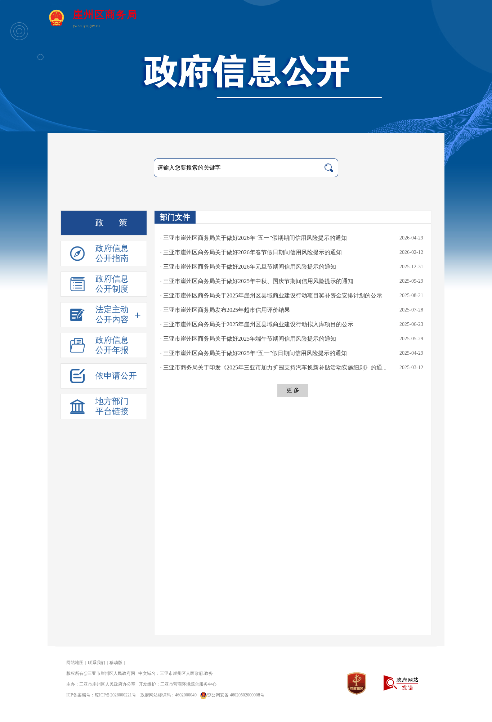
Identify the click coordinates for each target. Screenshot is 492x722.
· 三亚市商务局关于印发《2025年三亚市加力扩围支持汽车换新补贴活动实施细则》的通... (273, 367)
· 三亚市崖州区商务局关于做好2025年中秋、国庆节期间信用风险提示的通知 (256, 281)
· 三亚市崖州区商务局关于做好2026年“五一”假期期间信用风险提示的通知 (253, 238)
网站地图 (75, 662)
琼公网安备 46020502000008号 (235, 695)
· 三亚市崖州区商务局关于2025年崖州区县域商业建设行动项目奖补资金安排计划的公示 (271, 295)
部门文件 (175, 217)
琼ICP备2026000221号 (115, 695)
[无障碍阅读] (431, 23)
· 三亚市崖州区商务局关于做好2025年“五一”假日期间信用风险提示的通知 (253, 353)
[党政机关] (356, 683)
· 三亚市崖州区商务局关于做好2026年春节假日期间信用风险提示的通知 (251, 252)
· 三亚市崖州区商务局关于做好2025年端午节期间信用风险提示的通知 (248, 339)
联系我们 (96, 662)
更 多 (292, 390)
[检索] (328, 167)
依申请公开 (116, 375)
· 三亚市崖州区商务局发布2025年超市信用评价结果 (225, 310)
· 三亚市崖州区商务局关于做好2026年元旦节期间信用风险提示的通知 (248, 267)
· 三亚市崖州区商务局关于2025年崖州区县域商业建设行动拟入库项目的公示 (256, 324)
